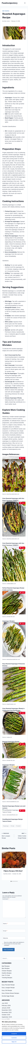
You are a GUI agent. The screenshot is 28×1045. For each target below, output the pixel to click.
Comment (5, 899)
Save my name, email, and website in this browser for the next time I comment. (14, 944)
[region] (14, 1032)
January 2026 (6, 1008)
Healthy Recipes (6, 973)
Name (5, 923)
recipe (12, 826)
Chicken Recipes (7, 970)
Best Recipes (5, 10)
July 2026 (5, 1003)
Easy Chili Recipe (7, 990)
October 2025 (6, 1014)
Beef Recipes (6, 966)
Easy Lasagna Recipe (8, 987)
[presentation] (14, 860)
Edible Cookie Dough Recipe (22, 836)
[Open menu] (24, 3)
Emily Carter (7, 21)
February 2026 (6, 1005)
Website (5, 938)
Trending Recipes (7, 977)
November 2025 (6, 1012)
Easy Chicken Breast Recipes (10, 993)
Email (5, 931)
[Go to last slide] (4, 866)
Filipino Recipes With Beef (13, 871)
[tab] (12, 881)
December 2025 (6, 1010)
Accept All (14, 1033)
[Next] (24, 866)
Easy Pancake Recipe (8, 985)
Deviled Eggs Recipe (8, 996)
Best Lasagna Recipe (6, 836)
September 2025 (7, 1017)
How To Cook (6, 975)
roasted (18, 826)
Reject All (14, 1041)
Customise (14, 1037)
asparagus (6, 826)
